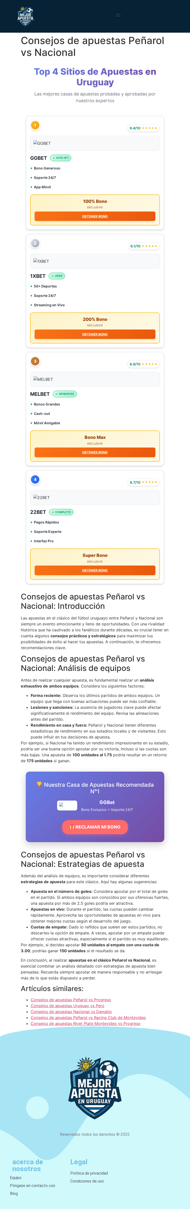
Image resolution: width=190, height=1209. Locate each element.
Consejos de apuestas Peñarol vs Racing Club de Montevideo (88, 1017)
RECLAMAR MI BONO (97, 827)
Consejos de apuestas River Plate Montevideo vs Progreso (86, 1023)
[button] (118, 15)
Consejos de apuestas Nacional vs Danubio (71, 1011)
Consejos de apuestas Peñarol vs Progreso (71, 999)
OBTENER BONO (95, 216)
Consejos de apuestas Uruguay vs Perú (67, 1005)
